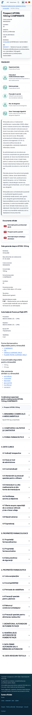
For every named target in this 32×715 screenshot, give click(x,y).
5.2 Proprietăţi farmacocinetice (9, 550)
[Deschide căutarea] (18, 2)
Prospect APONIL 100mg (12, 407)
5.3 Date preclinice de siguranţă (9, 559)
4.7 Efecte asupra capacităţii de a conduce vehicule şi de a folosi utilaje (13, 507)
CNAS (2, 700)
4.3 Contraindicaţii (9, 469)
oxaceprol (7, 387)
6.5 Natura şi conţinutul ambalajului (11, 607)
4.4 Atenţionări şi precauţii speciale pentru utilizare (13, 477)
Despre (3, 707)
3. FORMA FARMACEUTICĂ (13, 437)
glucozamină (8, 383)
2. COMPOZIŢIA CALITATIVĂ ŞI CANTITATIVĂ (13, 429)
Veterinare (13, 2)
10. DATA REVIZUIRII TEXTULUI (14, 656)
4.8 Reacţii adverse (9, 517)
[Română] (23, 2)
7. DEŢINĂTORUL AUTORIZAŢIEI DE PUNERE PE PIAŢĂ (14, 625)
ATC (8, 2)
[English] (26, 2)
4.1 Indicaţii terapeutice (11, 453)
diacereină (7, 381)
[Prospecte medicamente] (3, 2)
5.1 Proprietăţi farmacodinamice (9, 541)
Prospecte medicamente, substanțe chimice (13, 6)
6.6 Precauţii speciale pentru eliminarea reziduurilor (13, 616)
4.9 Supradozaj (8, 524)
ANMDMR (8, 700)
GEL (5, 350)
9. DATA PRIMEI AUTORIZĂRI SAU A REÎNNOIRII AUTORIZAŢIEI (12, 646)
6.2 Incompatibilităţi (10, 583)
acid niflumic (8, 376)
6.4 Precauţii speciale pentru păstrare (10, 597)
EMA (13, 700)
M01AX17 (6, 47)
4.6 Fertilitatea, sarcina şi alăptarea (10, 497)
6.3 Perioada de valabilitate (13, 590)
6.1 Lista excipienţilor (10, 576)
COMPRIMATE (8, 348)
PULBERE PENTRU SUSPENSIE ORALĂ (15, 355)
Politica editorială (10, 707)
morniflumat (8, 385)
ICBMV (17, 700)
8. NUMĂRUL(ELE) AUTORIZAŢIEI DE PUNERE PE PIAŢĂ (9, 635)
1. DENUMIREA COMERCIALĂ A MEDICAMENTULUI (13, 415)
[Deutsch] (29, 2)
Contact (3, 711)
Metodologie (19, 707)
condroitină (7, 378)
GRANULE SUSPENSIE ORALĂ (13, 353)
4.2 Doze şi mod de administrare (8, 461)
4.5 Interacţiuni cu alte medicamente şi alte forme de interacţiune (11, 487)
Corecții (26, 707)
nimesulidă (6, 8)
